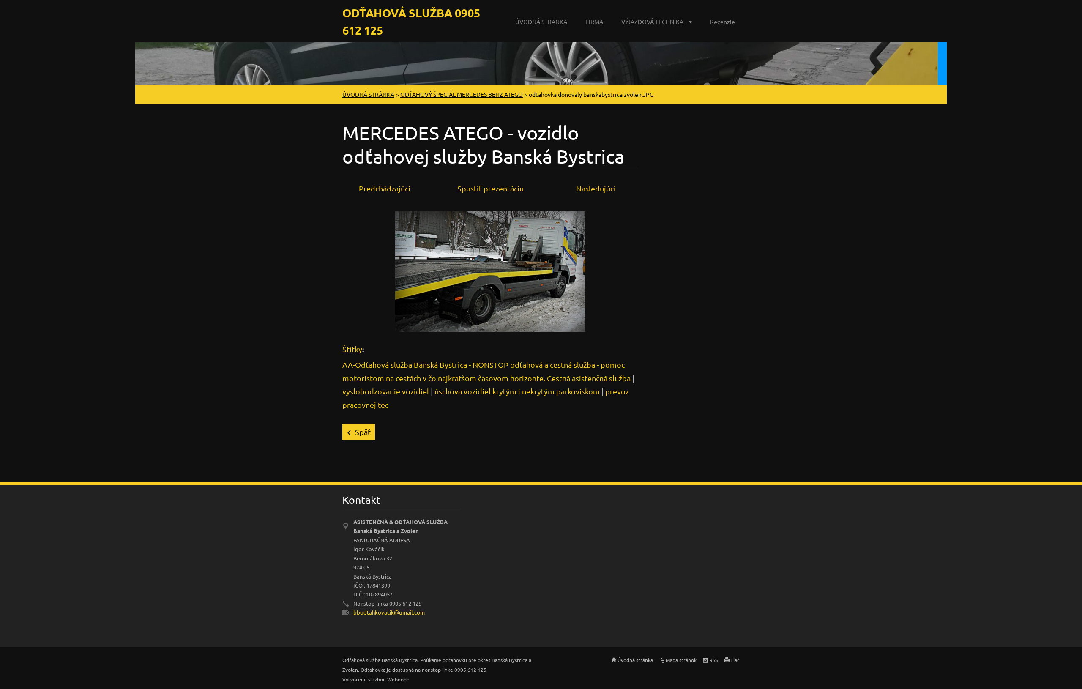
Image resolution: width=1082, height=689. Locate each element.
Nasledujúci (596, 188)
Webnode (398, 679)
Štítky (352, 348)
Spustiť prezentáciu (490, 188)
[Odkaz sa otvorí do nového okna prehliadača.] (490, 270)
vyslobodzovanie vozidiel (385, 391)
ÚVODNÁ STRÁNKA (541, 21)
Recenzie (722, 21)
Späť (363, 431)
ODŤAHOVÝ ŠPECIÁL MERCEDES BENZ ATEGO (461, 94)
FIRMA (594, 21)
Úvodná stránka (635, 659)
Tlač (735, 659)
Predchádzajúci (384, 188)
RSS (713, 659)
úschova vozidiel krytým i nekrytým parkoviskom (517, 391)
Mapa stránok (681, 659)
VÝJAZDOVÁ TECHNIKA (652, 21)
